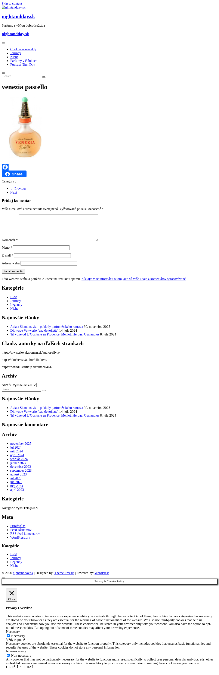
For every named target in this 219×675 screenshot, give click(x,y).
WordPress (102, 573)
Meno (7, 247)
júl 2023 (15, 478)
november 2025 (20, 443)
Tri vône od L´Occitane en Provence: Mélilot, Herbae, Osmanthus (54, 334)
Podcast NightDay (22, 64)
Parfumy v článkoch (23, 61)
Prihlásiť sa (17, 526)
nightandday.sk (18, 16)
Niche (14, 57)
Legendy (16, 304)
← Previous (18, 188)
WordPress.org (20, 537)
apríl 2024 (17, 455)
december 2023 (20, 466)
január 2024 (18, 463)
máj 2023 (16, 486)
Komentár (10, 240)
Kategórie (8, 508)
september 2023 (21, 470)
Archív (6, 385)
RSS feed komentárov (25, 533)
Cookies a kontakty (23, 49)
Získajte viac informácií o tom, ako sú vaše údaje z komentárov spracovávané (133, 279)
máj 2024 (16, 451)
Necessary (18, 636)
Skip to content (12, 3)
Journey (15, 53)
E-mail (7, 255)
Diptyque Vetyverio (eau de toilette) (34, 330)
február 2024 (19, 459)
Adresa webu (11, 263)
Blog (13, 297)
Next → (15, 192)
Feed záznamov (20, 530)
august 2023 (18, 474)
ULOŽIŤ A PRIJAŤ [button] (20, 667)
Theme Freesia (64, 573)
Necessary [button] (13, 631)
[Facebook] (109, 167)
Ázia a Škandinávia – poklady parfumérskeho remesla (46, 326)
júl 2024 (15, 447)
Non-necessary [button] (16, 651)
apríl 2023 (17, 489)
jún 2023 (16, 482)
